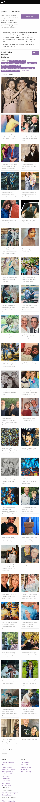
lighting (8, 249)
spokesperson (25, 541)
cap (34, 420)
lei (29, 565)
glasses (24, 164)
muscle (27, 418)
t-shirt (11, 138)
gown (14, 452)
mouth (31, 363)
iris (7, 392)
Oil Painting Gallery (8, 762)
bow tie (27, 135)
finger (3, 483)
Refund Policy (25, 769)
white (6, 390)
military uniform (9, 713)
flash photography (29, 192)
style (9, 392)
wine (3, 654)
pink (14, 479)
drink (12, 655)
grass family (12, 168)
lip (13, 594)
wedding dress (8, 305)
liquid (7, 652)
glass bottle (7, 654)
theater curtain (25, 539)
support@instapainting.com (10, 793)
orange (14, 220)
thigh (31, 220)
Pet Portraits (5, 765)
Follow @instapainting (8, 801)
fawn (27, 683)
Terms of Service (26, 767)
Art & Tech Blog (26, 772)
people (31, 507)
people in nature (6, 166)
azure (6, 338)
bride (6, 307)
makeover (4, 598)
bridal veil (14, 511)
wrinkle (27, 338)
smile (3, 135)
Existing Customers (7, 795)
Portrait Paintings (7, 767)
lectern (30, 537)
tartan (23, 680)
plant (6, 164)
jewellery (26, 394)
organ (10, 390)
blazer (7, 168)
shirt (11, 220)
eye (15, 594)
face (3, 305)
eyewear (32, 164)
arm (9, 135)
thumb (29, 222)
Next (11, 74)
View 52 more (25, 70)
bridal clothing (29, 136)
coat (33, 565)
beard (23, 364)
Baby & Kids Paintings (8, 769)
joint (3, 709)
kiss (12, 680)
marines (8, 715)
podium (27, 537)
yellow (30, 654)
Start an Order (30, 16)
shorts (12, 622)
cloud (3, 335)
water (10, 277)
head (11, 594)
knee (29, 223)
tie (33, 135)
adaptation (25, 222)
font (28, 452)
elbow (33, 222)
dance (3, 453)
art (35, 164)
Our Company (25, 762)
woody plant (12, 366)
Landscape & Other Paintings (10, 774)
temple (4, 249)
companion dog (32, 683)
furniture (8, 680)
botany (35, 305)
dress (10, 194)
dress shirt (11, 164)
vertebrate (31, 305)
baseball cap (29, 420)
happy (30, 135)
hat (33, 654)
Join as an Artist (6, 785)
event (28, 251)
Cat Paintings (6, 778)
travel (7, 281)
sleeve (3, 138)
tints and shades (26, 166)
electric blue (32, 394)
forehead (4, 220)
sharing (27, 279)
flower (13, 305)
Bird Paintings (6, 783)
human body (12, 136)
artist (23, 168)
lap (33, 220)
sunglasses (11, 539)
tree (35, 166)
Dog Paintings (6, 776)
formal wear (25, 138)
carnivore (31, 681)
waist (14, 138)
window (4, 248)
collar (23, 338)
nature (4, 196)
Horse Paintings (6, 781)
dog (26, 709)
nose (28, 363)
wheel (30, 309)
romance (24, 626)
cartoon (28, 448)
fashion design (12, 253)
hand (6, 135)
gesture (7, 138)
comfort (35, 363)
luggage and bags (10, 626)
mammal (12, 624)
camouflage (8, 709)
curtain (34, 537)
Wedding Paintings (7, 772)
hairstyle (30, 594)
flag (8, 363)
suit (35, 136)
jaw (31, 448)
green (29, 277)
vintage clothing (30, 511)
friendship (31, 196)
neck (30, 418)
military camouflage (7, 711)
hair (3, 507)
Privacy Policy (25, 765)
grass (14, 166)
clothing (4, 277)
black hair (26, 450)
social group (33, 194)
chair (14, 680)
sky (7, 194)
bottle (3, 652)
